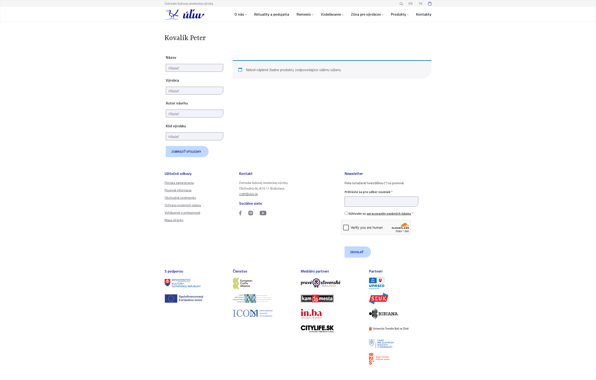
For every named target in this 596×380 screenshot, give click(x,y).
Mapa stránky (174, 220)
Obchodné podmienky (180, 197)
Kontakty (423, 14)
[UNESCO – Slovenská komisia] (400, 283)
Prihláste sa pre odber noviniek (369, 191)
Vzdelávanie (331, 14)
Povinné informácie (178, 190)
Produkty (398, 14)
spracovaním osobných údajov (389, 213)
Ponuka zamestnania (179, 182)
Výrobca (172, 80)
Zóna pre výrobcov (366, 14)
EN (411, 3)
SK (421, 3)
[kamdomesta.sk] (332, 298)
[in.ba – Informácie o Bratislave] (332, 313)
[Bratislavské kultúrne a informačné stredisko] (400, 359)
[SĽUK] (400, 298)
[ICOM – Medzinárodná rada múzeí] (264, 313)
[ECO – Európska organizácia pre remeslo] (264, 298)
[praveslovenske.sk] (332, 283)
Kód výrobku (176, 126)
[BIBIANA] (400, 313)
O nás (239, 14)
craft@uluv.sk (248, 193)
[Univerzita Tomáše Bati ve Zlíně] (400, 329)
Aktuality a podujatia (271, 14)
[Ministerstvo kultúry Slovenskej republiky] (196, 283)
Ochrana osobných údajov (183, 205)
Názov (171, 57)
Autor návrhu (177, 103)
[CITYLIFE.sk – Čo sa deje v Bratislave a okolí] (332, 329)
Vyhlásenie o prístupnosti (182, 212)
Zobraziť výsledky (186, 151)
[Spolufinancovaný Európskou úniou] (196, 298)
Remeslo (304, 14)
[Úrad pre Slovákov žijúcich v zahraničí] (400, 344)
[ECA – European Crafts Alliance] (264, 283)
